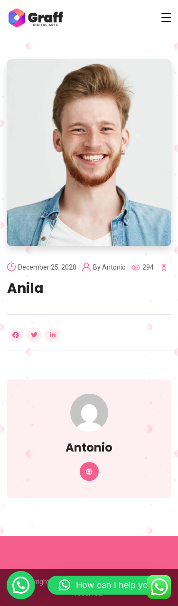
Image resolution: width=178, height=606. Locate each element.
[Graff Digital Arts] (35, 18)
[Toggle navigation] (166, 17)
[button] (21, 585)
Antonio (114, 267)
